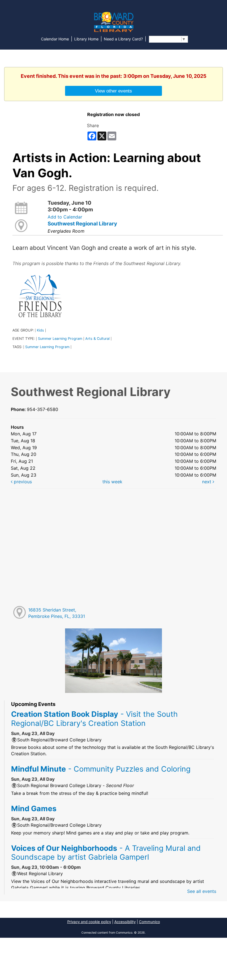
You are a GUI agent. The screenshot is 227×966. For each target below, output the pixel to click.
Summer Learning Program (60, 338)
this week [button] (112, 481)
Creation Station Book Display (94, 718)
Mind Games (33, 808)
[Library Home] (113, 22)
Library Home (86, 39)
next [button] (207, 481)
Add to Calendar (65, 217)
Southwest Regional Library (82, 223)
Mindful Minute (100, 768)
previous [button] (22, 481)
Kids (40, 330)
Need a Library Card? (123, 39)
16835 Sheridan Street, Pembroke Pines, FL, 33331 (56, 613)
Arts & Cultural (97, 338)
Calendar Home (55, 39)
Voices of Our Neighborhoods (106, 852)
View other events (113, 91)
